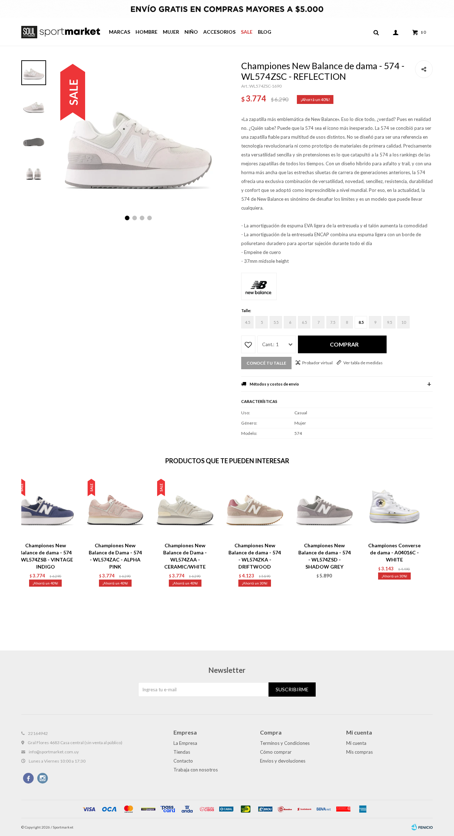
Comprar (344, 344)
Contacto (183, 761)
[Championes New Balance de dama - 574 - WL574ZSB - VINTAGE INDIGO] (45, 507)
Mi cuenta (356, 743)
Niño (191, 32)
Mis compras (359, 752)
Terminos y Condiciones (285, 743)
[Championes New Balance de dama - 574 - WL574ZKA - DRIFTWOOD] (254, 507)
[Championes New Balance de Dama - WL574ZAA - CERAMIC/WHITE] (185, 507)
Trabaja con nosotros (195, 770)
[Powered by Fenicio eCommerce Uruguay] (422, 827)
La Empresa (185, 743)
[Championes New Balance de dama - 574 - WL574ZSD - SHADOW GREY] (324, 507)
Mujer (171, 32)
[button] (376, 32)
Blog (264, 32)
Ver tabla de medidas (363, 362)
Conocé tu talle (266, 363)
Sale (247, 32)
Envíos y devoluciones (282, 761)
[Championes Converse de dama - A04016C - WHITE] (394, 507)
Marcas (119, 32)
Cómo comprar (276, 752)
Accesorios (219, 32)
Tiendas (181, 752)
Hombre (146, 32)
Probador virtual (317, 362)
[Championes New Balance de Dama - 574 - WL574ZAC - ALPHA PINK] (115, 507)
